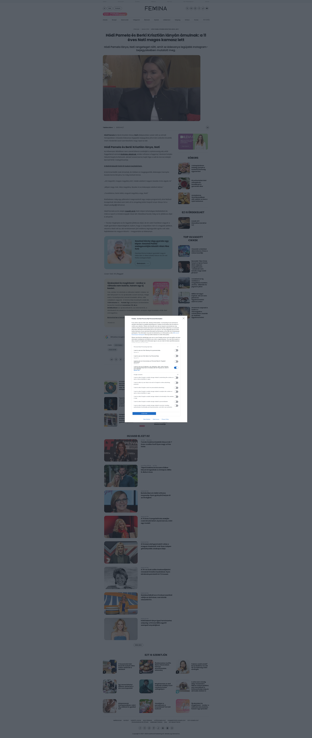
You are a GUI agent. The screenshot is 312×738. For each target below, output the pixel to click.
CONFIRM (144, 413)
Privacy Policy (165, 419)
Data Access (156, 419)
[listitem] (156, 347)
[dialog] (156, 369)
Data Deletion (146, 419)
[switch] (176, 350)
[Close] (184, 318)
